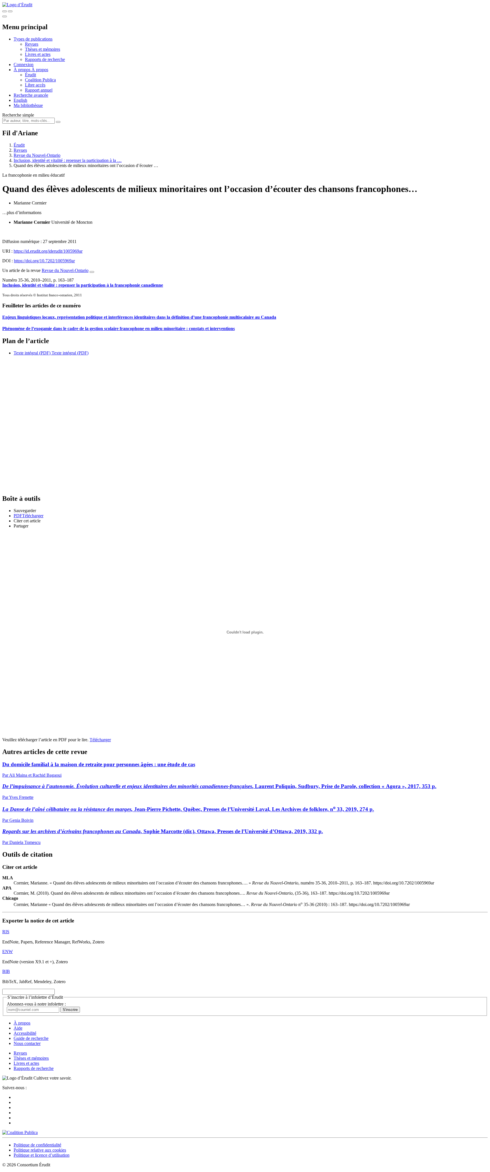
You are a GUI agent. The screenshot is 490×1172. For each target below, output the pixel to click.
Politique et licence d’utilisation (41, 1155)
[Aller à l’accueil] (17, 4)
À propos (39, 69)
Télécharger (100, 739)
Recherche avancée (31, 95)
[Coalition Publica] (20, 1132)
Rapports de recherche (45, 59)
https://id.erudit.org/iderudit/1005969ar (48, 251)
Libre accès (35, 85)
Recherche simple (18, 115)
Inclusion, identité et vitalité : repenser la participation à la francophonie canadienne (82, 285)
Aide (18, 1028)
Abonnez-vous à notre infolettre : (36, 1004)
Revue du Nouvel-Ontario (37, 155)
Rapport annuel (38, 90)
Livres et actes (37, 54)
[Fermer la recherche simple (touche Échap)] (10, 11)
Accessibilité (25, 1033)
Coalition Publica (40, 79)
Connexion (23, 64)
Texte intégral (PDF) (32, 352)
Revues (31, 44)
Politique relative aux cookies (40, 1150)
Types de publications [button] (33, 39)
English (20, 100)
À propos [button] (22, 69)
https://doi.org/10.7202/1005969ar (44, 260)
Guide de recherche (31, 1038)
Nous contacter (27, 1043)
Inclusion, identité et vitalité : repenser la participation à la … (68, 160)
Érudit (30, 74)
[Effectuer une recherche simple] (4, 11)
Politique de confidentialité (37, 1145)
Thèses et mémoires (42, 49)
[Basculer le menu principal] (4, 16)
